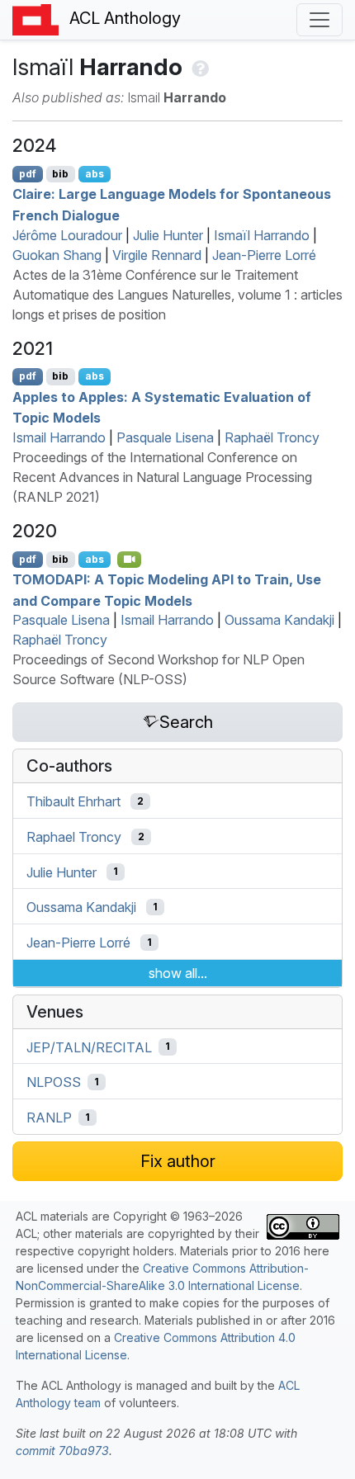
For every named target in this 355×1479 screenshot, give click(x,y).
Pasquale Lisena (165, 437)
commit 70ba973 (62, 1451)
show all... (178, 973)
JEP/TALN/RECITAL (89, 1046)
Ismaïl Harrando (262, 235)
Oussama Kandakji (279, 620)
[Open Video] (129, 559)
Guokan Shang (57, 255)
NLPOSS (53, 1082)
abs (94, 174)
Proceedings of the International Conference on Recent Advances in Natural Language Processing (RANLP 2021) (162, 477)
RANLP (49, 1117)
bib (60, 174)
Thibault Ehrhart (73, 801)
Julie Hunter (168, 235)
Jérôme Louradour (67, 235)
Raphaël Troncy (272, 437)
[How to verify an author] (198, 67)
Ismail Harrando (59, 437)
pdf (27, 174)
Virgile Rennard (156, 255)
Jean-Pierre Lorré (264, 255)
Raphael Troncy (73, 837)
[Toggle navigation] (319, 19)
